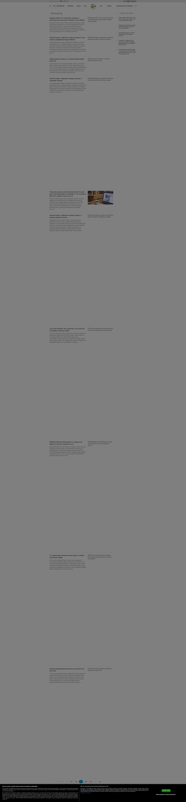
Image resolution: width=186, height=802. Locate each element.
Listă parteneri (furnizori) (85, 792)
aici (6, 796)
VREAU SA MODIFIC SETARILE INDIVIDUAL (166, 794)
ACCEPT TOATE (166, 790)
